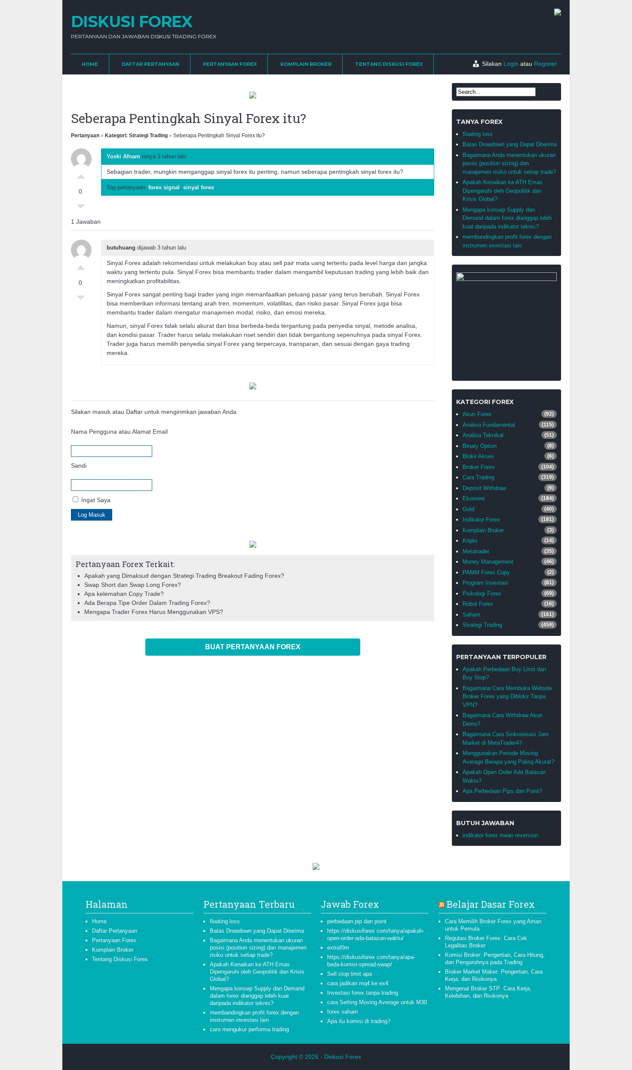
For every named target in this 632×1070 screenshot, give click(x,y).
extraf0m (338, 947)
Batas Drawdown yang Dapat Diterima (510, 144)
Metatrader (476, 551)
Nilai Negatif (81, 208)
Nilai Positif (81, 174)
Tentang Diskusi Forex (389, 64)
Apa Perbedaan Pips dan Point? (502, 791)
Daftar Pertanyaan (150, 64)
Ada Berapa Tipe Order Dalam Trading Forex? (147, 602)
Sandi (78, 465)
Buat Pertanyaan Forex (253, 647)
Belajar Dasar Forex (491, 904)
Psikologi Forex (482, 593)
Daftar (134, 411)
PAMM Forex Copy (486, 572)
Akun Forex (477, 414)
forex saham (342, 1011)
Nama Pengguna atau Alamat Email (119, 431)
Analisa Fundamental (489, 425)
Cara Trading (478, 477)
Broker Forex (479, 467)
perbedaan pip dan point (357, 921)
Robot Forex (478, 604)
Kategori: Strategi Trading (136, 136)
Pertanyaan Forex (230, 64)
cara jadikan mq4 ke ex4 (357, 983)
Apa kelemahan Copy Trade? (124, 593)
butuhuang (121, 247)
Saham (471, 614)
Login (510, 63)
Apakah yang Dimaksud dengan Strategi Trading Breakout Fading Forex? (184, 575)
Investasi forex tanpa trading (362, 993)
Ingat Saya (95, 499)
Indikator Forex (481, 519)
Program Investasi (485, 583)
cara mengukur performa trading (249, 1029)
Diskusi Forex (131, 21)
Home (90, 64)
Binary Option (480, 446)
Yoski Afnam (123, 156)
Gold (468, 509)
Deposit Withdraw (484, 488)
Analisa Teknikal (483, 435)
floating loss (478, 134)
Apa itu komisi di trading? (358, 1021)
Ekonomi (474, 498)
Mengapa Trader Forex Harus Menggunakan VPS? (153, 611)
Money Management (488, 561)
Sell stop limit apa (349, 974)
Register (545, 63)
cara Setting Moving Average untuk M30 (377, 1002)
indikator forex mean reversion (500, 835)
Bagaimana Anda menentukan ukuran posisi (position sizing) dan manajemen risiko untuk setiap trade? (509, 163)
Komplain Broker (305, 64)
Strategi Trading (482, 625)
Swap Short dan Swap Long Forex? (132, 584)
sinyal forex (198, 187)
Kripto (470, 540)
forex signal (164, 187)
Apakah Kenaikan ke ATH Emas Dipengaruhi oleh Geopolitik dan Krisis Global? (503, 190)
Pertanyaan (85, 136)
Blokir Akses (478, 456)
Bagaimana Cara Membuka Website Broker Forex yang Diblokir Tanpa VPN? (507, 696)
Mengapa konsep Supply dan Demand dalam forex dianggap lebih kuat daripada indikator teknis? (507, 218)
